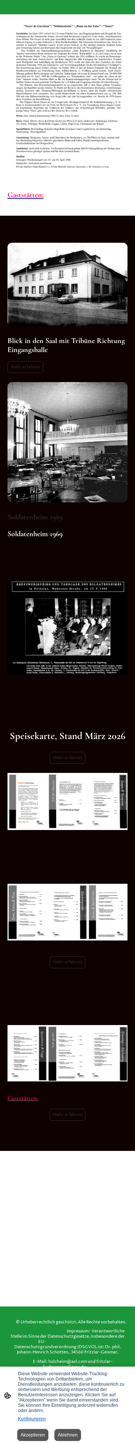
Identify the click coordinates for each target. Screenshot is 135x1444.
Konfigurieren (32, 1418)
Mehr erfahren (25, 367)
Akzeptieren (33, 1435)
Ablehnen (68, 1435)
